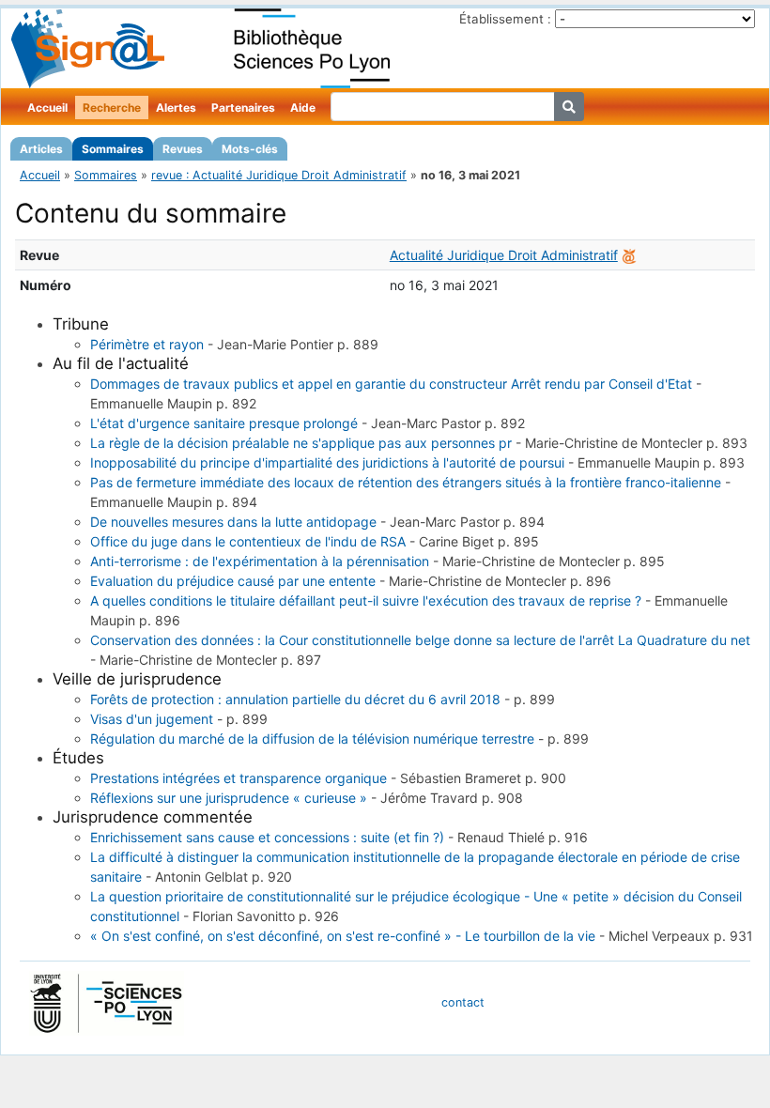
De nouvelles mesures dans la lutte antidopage (233, 522)
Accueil (47, 107)
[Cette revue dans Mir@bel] (629, 255)
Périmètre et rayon (147, 344)
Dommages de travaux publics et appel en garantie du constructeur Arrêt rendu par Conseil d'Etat (391, 384)
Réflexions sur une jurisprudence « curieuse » (228, 798)
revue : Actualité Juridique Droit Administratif (279, 175)
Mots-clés (250, 149)
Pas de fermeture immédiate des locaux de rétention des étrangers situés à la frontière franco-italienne (405, 482)
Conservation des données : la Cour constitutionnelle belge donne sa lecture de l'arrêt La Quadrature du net (420, 640)
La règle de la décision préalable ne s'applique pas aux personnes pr (301, 443)
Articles (41, 149)
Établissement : (505, 18)
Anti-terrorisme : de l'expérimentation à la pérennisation (259, 561)
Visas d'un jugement (151, 719)
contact (463, 1002)
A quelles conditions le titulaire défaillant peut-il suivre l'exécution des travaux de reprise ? (365, 600)
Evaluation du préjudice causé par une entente (233, 581)
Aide (303, 107)
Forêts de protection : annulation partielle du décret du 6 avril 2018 (295, 699)
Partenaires (243, 107)
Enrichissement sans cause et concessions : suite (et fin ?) (267, 837)
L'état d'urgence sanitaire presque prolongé (224, 423)
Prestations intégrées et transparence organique (238, 778)
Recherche (112, 107)
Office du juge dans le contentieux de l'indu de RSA (248, 541)
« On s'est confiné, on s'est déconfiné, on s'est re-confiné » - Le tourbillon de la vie (342, 936)
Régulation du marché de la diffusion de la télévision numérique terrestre (312, 738)
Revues (182, 149)
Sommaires (113, 149)
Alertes (176, 107)
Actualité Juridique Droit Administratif (504, 255)
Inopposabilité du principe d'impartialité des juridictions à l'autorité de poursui (327, 462)
